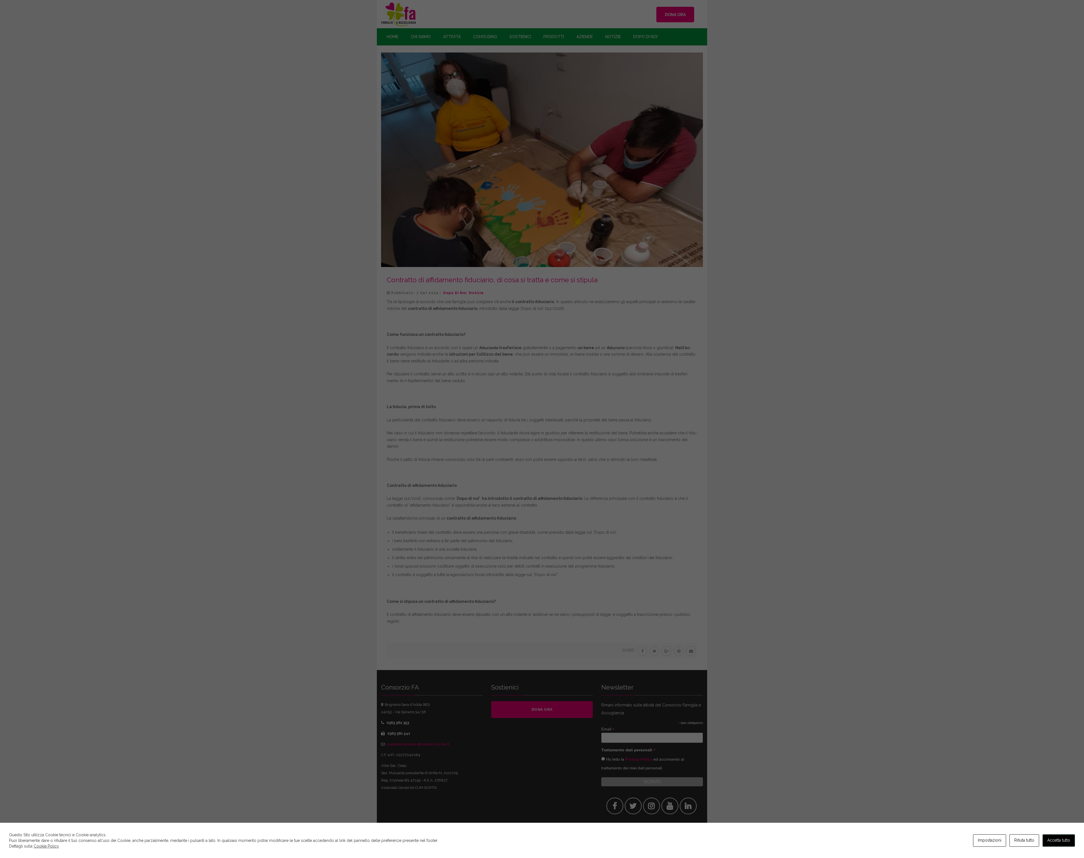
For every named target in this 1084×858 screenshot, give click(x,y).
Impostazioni (989, 840)
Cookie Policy (46, 846)
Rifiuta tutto (1024, 840)
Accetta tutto (1058, 840)
